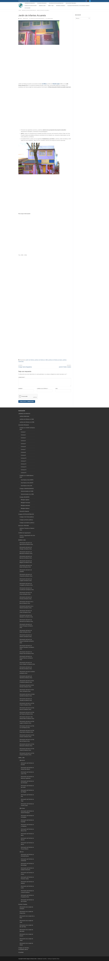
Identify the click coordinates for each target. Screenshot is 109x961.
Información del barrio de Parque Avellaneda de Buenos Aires (27, 641)
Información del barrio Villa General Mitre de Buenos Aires (27, 717)
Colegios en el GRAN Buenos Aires (26, 476)
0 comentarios (49, 18)
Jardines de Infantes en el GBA (27, 422)
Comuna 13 (23, 466)
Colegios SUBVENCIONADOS (27, 488)
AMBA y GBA (21, 757)
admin (20, 18)
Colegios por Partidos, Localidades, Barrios (23, 948)
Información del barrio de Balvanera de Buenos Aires (26, 552)
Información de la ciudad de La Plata (27, 916)
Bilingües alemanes (25, 505)
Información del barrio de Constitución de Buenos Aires (27, 588)
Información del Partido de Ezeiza (27, 873)
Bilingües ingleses (25, 499)
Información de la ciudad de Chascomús (26, 912)
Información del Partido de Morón (27, 843)
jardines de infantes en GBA (41, 360)
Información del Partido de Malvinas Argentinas (27, 777)
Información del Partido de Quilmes (27, 882)
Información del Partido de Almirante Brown (27, 855)
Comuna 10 (23, 458)
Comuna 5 (23, 443)
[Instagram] (88, 1)
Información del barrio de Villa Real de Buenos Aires (27, 740)
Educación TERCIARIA (23, 525)
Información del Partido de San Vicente (27, 900)
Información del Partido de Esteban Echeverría (27, 868)
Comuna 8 (23, 452)
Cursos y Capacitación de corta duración (27, 536)
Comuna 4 (23, 440)
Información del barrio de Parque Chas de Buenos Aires (27, 652)
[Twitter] (90, 1)
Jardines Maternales (24, 416)
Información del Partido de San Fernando (27, 781)
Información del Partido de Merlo (27, 834)
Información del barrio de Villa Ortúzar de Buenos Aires (27, 735)
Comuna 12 (23, 464)
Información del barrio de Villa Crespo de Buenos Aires (27, 704)
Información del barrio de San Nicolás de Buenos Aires (27, 685)
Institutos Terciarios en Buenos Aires (27, 529)
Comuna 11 (23, 461)
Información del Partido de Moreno (27, 839)
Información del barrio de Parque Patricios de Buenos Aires (26, 658)
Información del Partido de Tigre (27, 800)
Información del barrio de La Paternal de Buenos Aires (26, 606)
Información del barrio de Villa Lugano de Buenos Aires (27, 722)
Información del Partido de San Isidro (27, 786)
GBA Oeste (22, 808)
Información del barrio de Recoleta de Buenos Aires (26, 667)
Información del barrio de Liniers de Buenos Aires (26, 611)
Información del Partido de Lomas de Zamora (27, 891)
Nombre (20, 388)
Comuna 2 (23, 434)
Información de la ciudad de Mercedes (26, 930)
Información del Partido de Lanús (27, 887)
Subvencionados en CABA (27, 491)
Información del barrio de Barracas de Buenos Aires (26, 557)
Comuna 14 (23, 469)
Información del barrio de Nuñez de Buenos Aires (26, 631)
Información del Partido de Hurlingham (27, 816)
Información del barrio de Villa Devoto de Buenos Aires (27, 708)
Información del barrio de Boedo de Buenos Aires (26, 566)
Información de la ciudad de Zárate (26, 944)
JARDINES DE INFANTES (24, 413)
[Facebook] (86, 1)
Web (57, 388)
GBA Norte (22, 760)
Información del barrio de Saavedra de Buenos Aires (26, 676)
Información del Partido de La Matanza (27, 825)
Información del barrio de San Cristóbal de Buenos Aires (27, 681)
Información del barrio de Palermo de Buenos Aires (26, 635)
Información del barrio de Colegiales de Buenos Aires (26, 584)
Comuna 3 (23, 437)
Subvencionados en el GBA (27, 494)
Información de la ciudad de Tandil (26, 939)
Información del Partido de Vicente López (27, 804)
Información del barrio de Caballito (26, 570)
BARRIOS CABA (22, 540)
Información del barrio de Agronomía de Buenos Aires (26, 543)
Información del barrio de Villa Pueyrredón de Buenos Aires (27, 731)
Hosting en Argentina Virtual (53, 958)
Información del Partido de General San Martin (27, 768)
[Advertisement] (44, 56)
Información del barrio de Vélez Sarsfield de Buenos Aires (27, 695)
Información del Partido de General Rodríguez (27, 811)
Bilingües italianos (25, 508)
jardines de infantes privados (55, 360)
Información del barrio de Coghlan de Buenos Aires (26, 579)
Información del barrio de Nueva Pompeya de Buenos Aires (26, 626)
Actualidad (20, 952)
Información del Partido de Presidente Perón (27, 896)
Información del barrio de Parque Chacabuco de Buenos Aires (27, 647)
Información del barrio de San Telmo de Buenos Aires (27, 690)
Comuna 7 (23, 449)
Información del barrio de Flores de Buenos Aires (26, 593)
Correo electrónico (42, 388)
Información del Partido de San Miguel (27, 791)
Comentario (21, 377)
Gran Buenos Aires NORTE (27, 479)
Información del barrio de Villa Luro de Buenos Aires (27, 726)
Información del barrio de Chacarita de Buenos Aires (26, 575)
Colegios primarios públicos (26, 519)
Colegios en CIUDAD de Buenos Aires (27, 428)
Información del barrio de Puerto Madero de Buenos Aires (27, 663)
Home (20, 10)
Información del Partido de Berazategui (27, 864)
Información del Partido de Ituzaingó (27, 820)
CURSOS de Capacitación (24, 532)
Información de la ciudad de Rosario (26, 935)
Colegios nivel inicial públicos (27, 517)
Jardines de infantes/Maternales (29, 10)
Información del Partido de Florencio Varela (27, 877)
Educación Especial (24, 511)
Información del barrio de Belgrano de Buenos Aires (26, 561)
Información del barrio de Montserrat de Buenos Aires (26, 620)
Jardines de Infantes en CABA (27, 419)
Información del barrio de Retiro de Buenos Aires (27, 672)
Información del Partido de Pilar (27, 795)
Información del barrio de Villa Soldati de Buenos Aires (27, 749)
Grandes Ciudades (22, 904)
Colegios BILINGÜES (24, 497)
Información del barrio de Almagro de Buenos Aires (26, 548)
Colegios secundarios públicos (27, 522)
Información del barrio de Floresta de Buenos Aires (26, 597)
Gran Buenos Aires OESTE (27, 482)
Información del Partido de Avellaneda (27, 859)
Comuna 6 (23, 446)
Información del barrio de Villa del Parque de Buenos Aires (27, 713)
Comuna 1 (23, 432)
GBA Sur (22, 851)
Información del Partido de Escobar (27, 763)
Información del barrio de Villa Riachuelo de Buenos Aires (27, 744)
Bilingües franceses (25, 502)
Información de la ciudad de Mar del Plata (26, 925)
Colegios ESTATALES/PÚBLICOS (26, 514)
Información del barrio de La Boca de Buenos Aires (26, 602)
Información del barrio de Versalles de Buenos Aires (26, 699)
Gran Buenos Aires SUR (26, 485)
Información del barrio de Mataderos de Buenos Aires (26, 616)
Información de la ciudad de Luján (26, 921)
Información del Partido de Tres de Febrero (27, 848)
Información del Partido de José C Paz (27, 772)
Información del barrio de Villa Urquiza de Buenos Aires (27, 754)
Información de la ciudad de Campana (26, 907)
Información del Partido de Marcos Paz (27, 829)
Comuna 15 (23, 472)
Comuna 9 (23, 455)
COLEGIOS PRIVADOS (23, 425)
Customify (44, 958)
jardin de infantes (30, 360)
